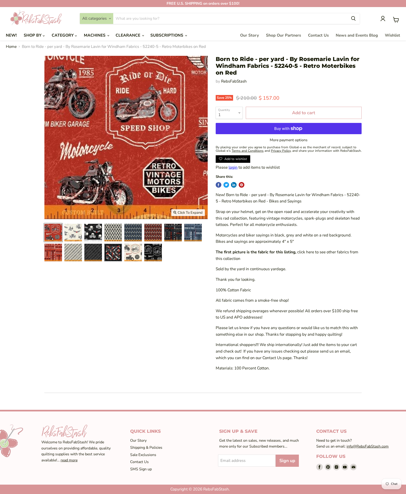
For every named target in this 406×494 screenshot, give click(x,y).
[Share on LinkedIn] (234, 185)
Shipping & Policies (146, 447)
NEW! (11, 35)
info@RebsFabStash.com (368, 446)
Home (11, 46)
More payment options (289, 140)
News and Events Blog (357, 35)
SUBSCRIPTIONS (167, 35)
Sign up (287, 461)
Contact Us (318, 35)
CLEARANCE (128, 35)
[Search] (353, 18)
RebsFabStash (234, 81)
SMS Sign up (141, 469)
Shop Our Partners (283, 35)
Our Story (249, 35)
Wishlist (392, 35)
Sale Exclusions (143, 454)
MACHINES (95, 35)
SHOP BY (33, 35)
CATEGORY (63, 35)
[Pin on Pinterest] (241, 185)
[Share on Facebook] (218, 185)
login (233, 167)
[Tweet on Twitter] (226, 185)
